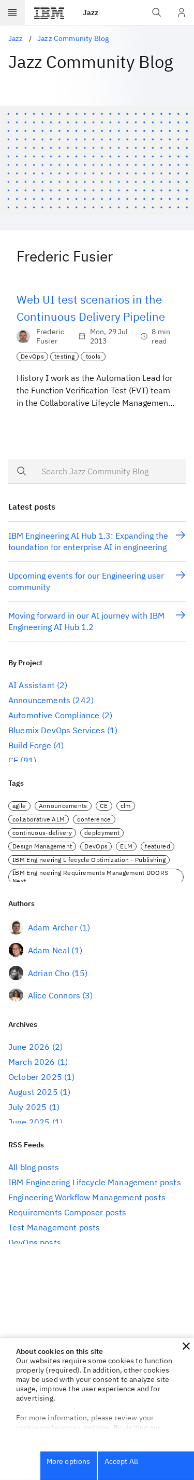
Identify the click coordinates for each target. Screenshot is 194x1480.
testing (64, 356)
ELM (126, 846)
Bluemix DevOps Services (56, 730)
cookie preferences (48, 1427)
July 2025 (27, 1107)
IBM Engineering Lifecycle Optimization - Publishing (89, 860)
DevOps (32, 356)
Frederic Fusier (50, 336)
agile (19, 806)
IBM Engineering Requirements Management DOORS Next (90, 877)
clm (126, 806)
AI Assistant (31, 685)
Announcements (39, 700)
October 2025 (35, 1077)
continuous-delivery (42, 833)
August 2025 (33, 1092)
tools (93, 356)
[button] (186, 1346)
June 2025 (29, 1122)
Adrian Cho (49, 973)
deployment (102, 833)
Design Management (42, 846)
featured (157, 846)
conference (94, 819)
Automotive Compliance (53, 715)
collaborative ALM (38, 819)
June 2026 (29, 1047)
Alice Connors (54, 995)
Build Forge (29, 745)
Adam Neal (48, 950)
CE (13, 760)
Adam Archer (53, 927)
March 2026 (31, 1062)
